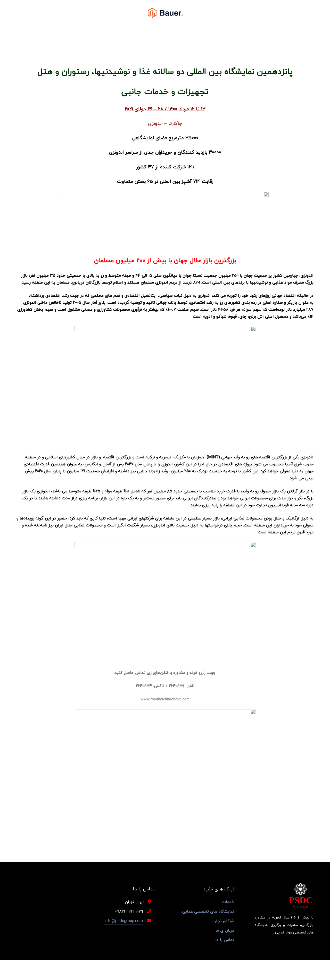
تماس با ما (224, 939)
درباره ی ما (225, 930)
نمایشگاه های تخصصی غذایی (208, 911)
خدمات (228, 901)
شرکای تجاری (222, 920)
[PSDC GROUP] (165, 12)
